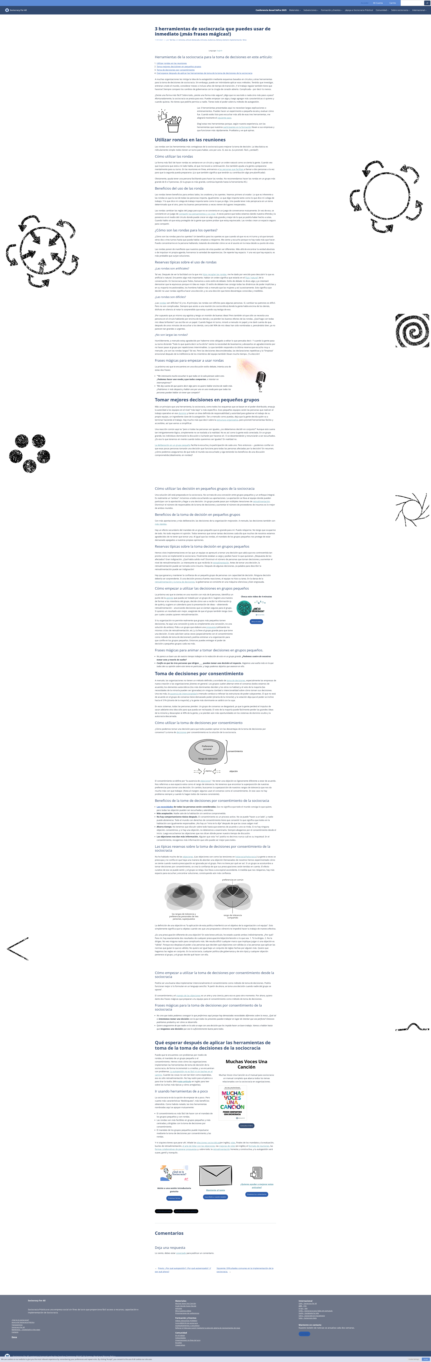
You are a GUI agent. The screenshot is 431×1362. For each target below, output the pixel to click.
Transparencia (17, 1325)
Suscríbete (304, 1334)
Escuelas (178, 1343)
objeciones (205, 780)
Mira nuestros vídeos (183, 1311)
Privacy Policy (109, 1356)
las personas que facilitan (231, 169)
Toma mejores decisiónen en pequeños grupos (179, 66)
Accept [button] (426, 1359)
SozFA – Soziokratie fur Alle (309, 1313)
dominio (182, 413)
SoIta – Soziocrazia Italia (308, 1318)
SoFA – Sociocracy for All (308, 1303)
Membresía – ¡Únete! (19, 1330)
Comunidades (180, 1338)
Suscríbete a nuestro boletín (215, 1197)
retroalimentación (261, 501)
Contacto (15, 1332)
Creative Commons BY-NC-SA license (75, 1356)
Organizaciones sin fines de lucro (187, 1340)
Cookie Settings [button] (414, 1359)
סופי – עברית (303, 1308)
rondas (162, 303)
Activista (182, 40)
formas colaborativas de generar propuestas (176, 1149)
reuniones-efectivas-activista (186, 1211)
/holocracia (250, 856)
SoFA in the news (33, 1330)
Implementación (236, 40)
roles (233, 1142)
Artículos (203, 40)
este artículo (184, 1081)
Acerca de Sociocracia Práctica (23, 1322)
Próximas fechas (174, 1198)
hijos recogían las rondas (214, 274)
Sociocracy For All (37, 1300)
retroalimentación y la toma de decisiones (175, 581)
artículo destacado (193, 40)
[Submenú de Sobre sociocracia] (409, 10)
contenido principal (163, 1211)
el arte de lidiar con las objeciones (199, 1146)
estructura (222, 420)
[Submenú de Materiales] (300, 10)
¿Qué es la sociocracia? (20, 1320)
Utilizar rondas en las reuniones (172, 63)
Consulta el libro (246, 1126)
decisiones (182, 732)
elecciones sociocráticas (208, 1142)
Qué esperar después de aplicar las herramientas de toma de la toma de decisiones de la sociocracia (204, 73)
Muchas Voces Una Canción (185, 1303)
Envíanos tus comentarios (256, 1194)
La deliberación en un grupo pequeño (172, 445)
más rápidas (161, 524)
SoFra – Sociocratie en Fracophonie (312, 1316)
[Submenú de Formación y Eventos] (341, 10)
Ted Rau (173, 40)
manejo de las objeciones (188, 995)
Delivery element (222, 40)
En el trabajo (180, 1335)
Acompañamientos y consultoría (187, 1326)
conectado (181, 1253)
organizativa (232, 420)
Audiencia (211, 40)
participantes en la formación (237, 127)
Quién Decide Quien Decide (185, 1306)
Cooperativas (180, 1345)
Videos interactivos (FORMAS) (186, 1321)
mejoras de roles (227, 1146)
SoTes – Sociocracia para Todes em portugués (316, 1311)
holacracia (240, 856)
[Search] (427, 3)
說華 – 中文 (303, 1306)
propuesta (211, 627)
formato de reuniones (259, 1146)
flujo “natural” (252, 277)
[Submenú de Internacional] (426, 10)
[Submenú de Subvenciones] (317, 10)
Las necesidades (165, 806)
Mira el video (256, 622)
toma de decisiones (236, 680)
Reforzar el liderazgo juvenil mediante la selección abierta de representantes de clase (207, 1328)
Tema (244, 40)
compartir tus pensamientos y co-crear (197, 213)
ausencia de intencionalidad (183, 693)
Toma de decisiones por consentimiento (176, 70)
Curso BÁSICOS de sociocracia (186, 1323)
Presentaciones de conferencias (187, 1313)
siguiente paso (224, 117)
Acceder (364, 3)
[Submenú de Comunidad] (388, 10)
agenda (169, 598)
